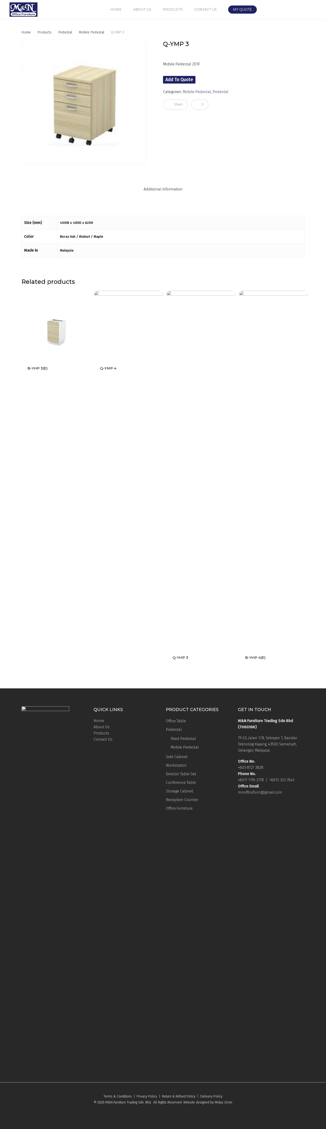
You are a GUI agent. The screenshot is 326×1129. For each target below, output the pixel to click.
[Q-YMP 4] (128, 325)
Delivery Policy (211, 1096)
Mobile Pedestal (91, 32)
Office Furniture (179, 808)
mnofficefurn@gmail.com (260, 792)
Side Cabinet (177, 756)
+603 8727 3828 (250, 767)
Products (44, 32)
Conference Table (181, 782)
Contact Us (103, 739)
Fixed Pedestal (183, 738)
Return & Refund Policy (178, 1096)
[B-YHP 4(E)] (273, 470)
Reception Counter (182, 799)
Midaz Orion (223, 1102)
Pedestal (65, 32)
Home (26, 32)
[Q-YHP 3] (201, 470)
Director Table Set (181, 774)
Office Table (176, 721)
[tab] (163, 189)
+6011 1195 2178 (251, 780)
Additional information (163, 189)
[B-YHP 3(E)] (55, 325)
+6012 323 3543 (281, 780)
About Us (102, 727)
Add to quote (179, 79)
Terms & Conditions (118, 1096)
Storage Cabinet (179, 791)
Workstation (176, 765)
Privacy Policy (147, 1096)
